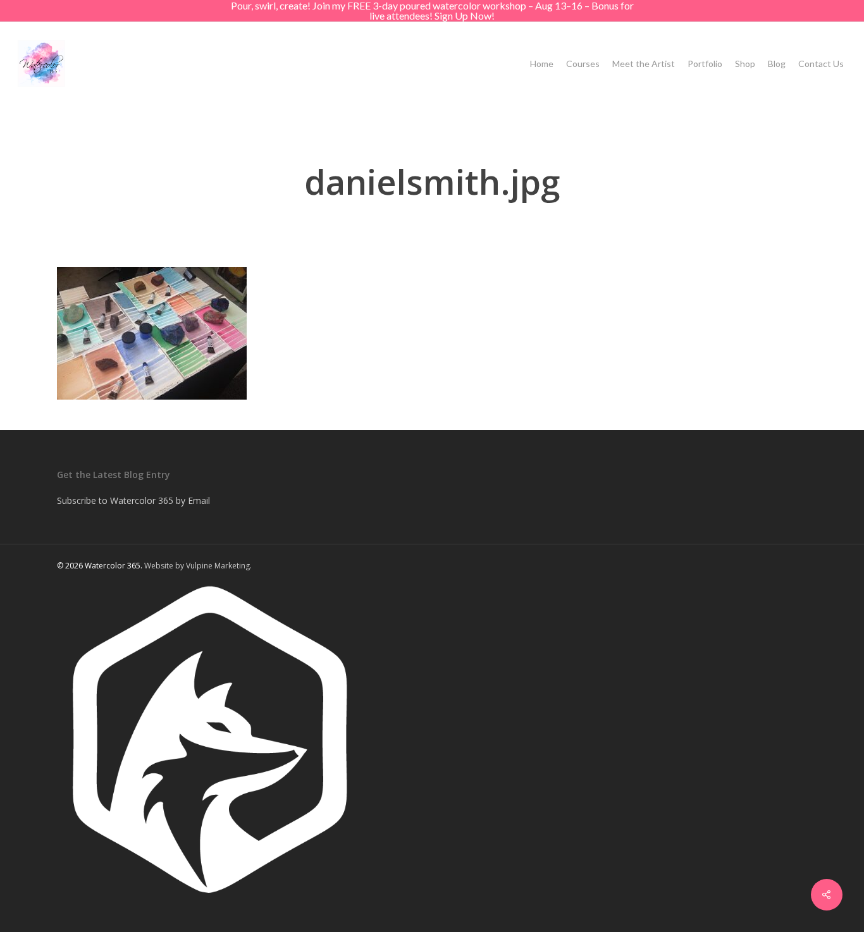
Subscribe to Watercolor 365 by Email (133, 500)
